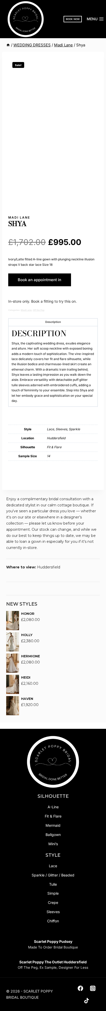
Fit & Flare (53, 816)
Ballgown (53, 834)
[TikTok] (86, 1000)
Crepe (53, 902)
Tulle (53, 884)
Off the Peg (38, 310)
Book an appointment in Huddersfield (39, 281)
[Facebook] (80, 988)
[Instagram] (92, 988)
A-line (53, 807)
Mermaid (53, 825)
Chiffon (53, 921)
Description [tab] (53, 322)
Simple (53, 893)
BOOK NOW (73, 19)
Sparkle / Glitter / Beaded (53, 875)
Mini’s (53, 844)
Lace (53, 866)
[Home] (8, 45)
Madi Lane (19, 217)
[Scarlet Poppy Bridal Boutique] (25, 19)
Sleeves (53, 912)
